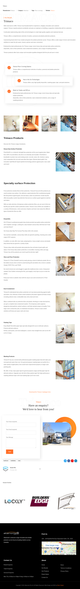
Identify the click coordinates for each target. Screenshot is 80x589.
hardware (6, 460)
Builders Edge (38, 514)
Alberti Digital (60, 585)
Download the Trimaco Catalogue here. (40, 392)
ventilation (13, 460)
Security (17, 511)
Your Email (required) (11, 429)
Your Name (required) (11, 421)
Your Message (9, 437)
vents (19, 460)
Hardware (10, 511)
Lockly (9, 514)
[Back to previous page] (40, 469)
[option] (14, 503)
